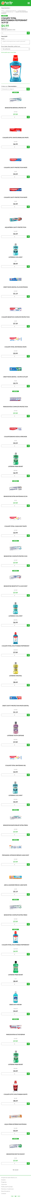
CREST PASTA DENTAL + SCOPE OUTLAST (15, 376)
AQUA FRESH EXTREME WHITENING (15, 1124)
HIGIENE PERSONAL (22, 10)
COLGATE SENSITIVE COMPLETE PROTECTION (15, 317)
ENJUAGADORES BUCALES (8, 11)
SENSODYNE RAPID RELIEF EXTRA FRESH (15, 825)
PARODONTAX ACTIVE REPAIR (15, 1034)
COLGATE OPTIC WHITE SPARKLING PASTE (16, 137)
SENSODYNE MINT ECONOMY (15, 1154)
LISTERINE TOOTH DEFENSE (15, 735)
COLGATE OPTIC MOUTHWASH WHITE (15, 1094)
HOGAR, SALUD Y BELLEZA (11, 10)
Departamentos (5, 8)
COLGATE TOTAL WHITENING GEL (15, 765)
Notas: (3, 38)
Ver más (15, 1169)
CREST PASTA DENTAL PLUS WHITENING (15, 287)
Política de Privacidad (6, 1186)
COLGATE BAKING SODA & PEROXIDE (15, 436)
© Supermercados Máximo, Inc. (9, 1177)
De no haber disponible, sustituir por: (10, 46)
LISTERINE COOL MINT (15, 257)
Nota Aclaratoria (5, 1191)
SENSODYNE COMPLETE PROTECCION (15, 556)
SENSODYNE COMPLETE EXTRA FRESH (15, 915)
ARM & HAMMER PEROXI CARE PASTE (15, 885)
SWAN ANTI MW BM (15, 1004)
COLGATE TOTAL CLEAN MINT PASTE (15, 526)
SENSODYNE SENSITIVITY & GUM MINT (15, 586)
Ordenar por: (8, 86)
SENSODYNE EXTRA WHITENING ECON (15, 496)
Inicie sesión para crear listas (8, 52)
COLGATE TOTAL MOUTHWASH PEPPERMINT (15, 646)
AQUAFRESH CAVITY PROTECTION (15, 227)
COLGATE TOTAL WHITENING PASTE (15, 347)
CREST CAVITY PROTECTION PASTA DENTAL (15, 705)
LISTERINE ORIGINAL (15, 675)
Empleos (3, 1179)
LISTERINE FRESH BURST (15, 466)
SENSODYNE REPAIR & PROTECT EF (15, 107)
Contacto (3, 1193)
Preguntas (3, 1182)
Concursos (4, 1184)
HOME (2, 10)
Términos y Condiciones (7, 1189)
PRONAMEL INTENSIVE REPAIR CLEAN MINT (15, 855)
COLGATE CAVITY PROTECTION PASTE (15, 167)
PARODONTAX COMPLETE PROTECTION (15, 406)
